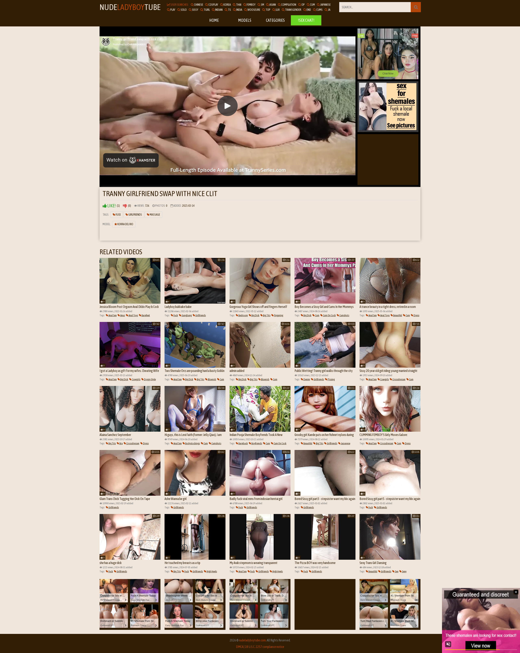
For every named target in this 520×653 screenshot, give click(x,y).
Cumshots (344, 315)
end (308, 9)
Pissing (331, 379)
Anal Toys (133, 315)
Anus (122, 315)
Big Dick (255, 315)
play (172, 9)
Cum (317, 315)
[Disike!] (125, 205)
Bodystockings (192, 443)
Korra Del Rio (125, 224)
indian (219, 9)
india (239, 9)
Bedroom (243, 315)
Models (244, 20)
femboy (251, 4)
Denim (306, 379)
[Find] (416, 7)
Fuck (118, 214)
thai (238, 4)
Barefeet (145, 315)
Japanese (345, 443)
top (267, 9)
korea (227, 4)
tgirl (206, 9)
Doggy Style (150, 379)
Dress (416, 315)
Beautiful (397, 315)
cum (312, 4)
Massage (154, 214)
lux (277, 9)
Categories (275, 20)
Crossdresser (398, 379)
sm (262, 4)
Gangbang (186, 315)
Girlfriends (135, 214)
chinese (198, 4)
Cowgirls (135, 379)
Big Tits (266, 315)
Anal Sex (112, 315)
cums (319, 9)
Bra (121, 443)
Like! (111, 205)
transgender (293, 9)
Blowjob (211, 379)
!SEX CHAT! (306, 20)
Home (214, 20)
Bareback (243, 443)
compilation (288, 4)
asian (272, 4)
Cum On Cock (329, 315)
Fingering (278, 315)
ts (229, 9)
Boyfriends (256, 443)
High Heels (211, 571)
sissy (195, 9)
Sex (396, 571)
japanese (325, 4)
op (303, 4)
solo (183, 9)
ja (328, 9)
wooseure (253, 9)
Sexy (404, 571)
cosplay (213, 4)
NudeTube (130, 7)
